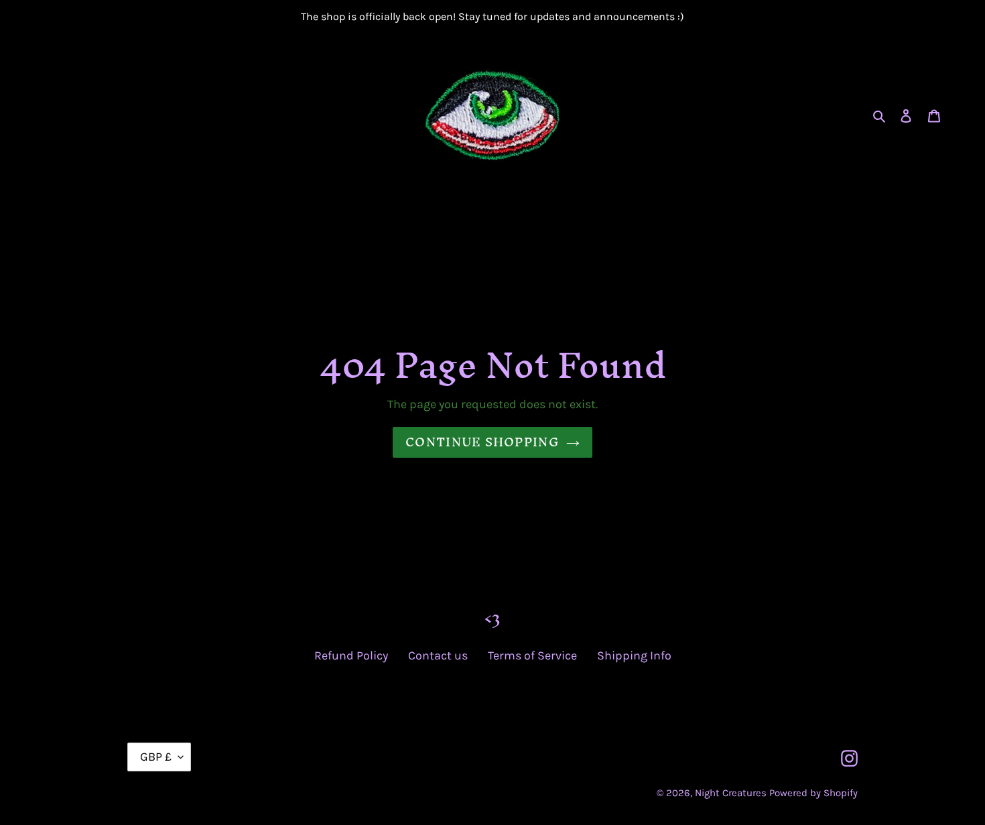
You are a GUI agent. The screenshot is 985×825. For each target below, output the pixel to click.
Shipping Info (634, 655)
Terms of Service (532, 655)
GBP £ (156, 756)
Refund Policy (351, 655)
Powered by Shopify (813, 793)
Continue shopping (482, 442)
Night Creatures (731, 793)
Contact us (438, 655)
